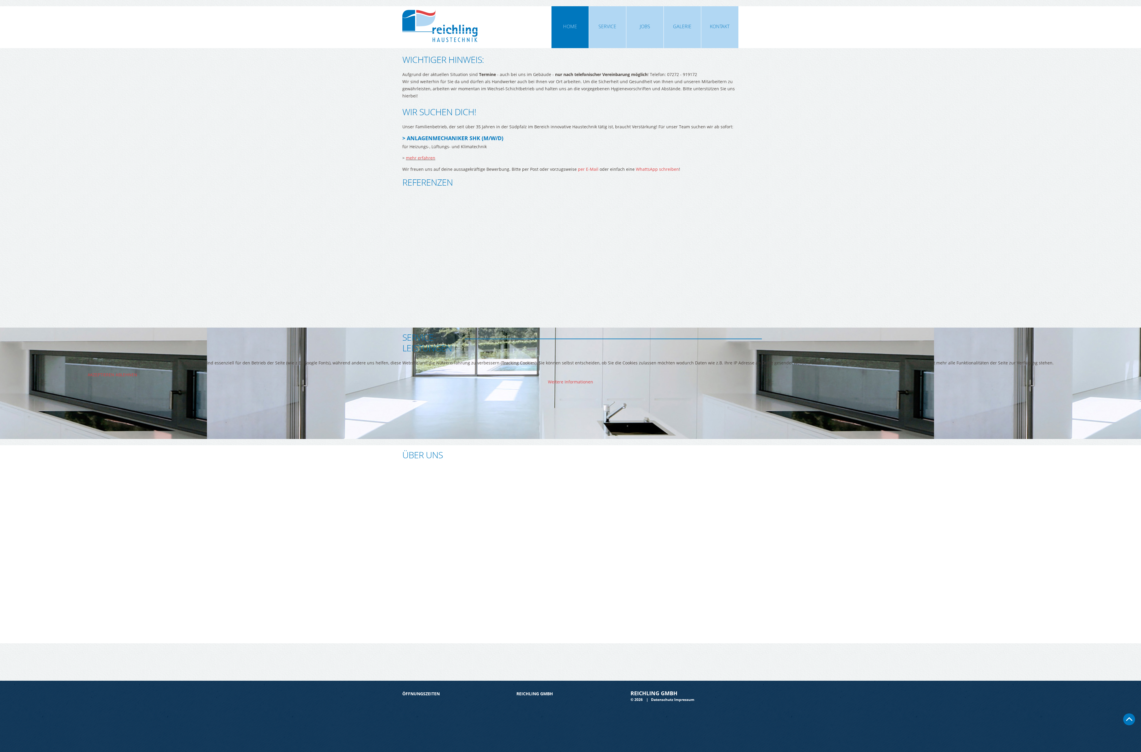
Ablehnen (126, 374)
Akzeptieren (101, 374)
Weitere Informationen (570, 382)
